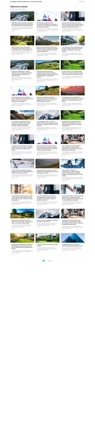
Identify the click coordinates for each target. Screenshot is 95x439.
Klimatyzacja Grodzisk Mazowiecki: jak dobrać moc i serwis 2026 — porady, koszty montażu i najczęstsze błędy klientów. (22, 222)
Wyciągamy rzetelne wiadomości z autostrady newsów (26, 1)
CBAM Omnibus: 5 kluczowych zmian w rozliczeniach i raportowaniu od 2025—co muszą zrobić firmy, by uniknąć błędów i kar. (22, 49)
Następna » (50, 260)
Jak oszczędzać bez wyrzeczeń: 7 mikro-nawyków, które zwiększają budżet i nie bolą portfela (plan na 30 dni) (47, 172)
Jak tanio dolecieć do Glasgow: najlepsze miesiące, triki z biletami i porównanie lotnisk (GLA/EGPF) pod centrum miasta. (22, 172)
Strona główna (82, 1)
